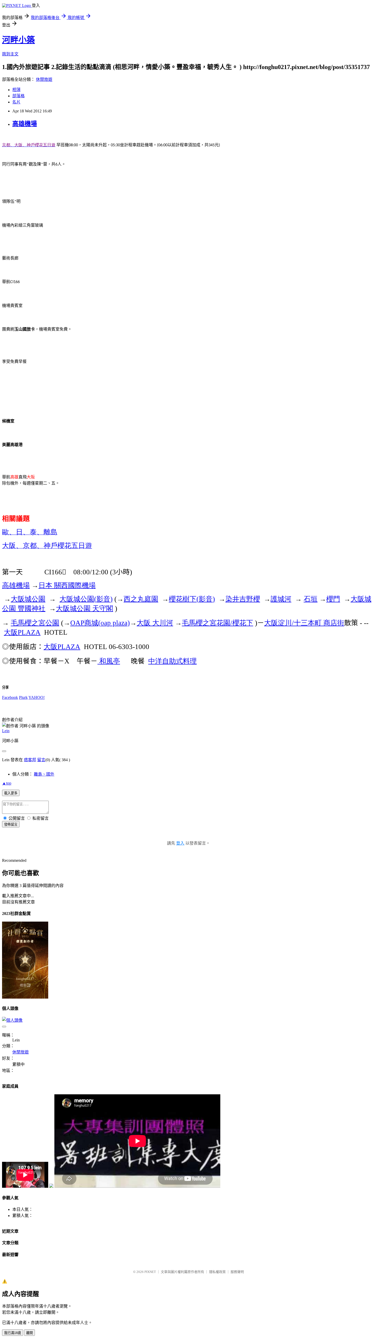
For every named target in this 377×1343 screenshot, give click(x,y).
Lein (5, 731)
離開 (29, 1333)
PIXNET (150, 1272)
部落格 (18, 96)
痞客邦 (30, 760)
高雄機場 (24, 123)
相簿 (16, 90)
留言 (41, 760)
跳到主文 (10, 54)
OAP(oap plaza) (100, 623)
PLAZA (22, 632)
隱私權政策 (217, 1272)
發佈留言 (10, 824)
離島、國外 (44, 774)
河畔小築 (18, 39)
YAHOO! (36, 697)
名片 (16, 102)
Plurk (23, 697)
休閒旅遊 (44, 79)
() (86, 599)
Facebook (10, 697)
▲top (6, 783)
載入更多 (10, 793)
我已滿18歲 (12, 1333)
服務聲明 (237, 1272)
